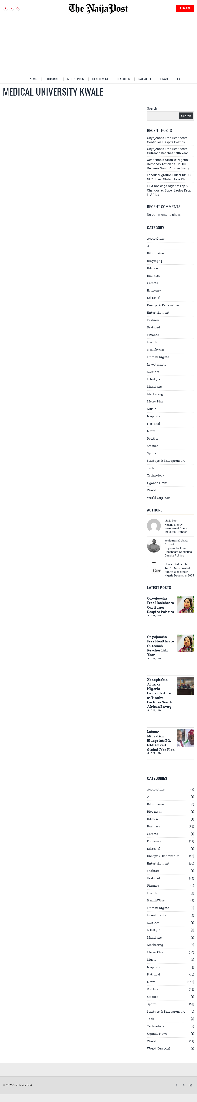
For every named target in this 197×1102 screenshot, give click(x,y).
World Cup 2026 (158, 498)
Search (152, 108)
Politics (153, 438)
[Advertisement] (98, 46)
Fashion (153, 320)
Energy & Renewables (163, 305)
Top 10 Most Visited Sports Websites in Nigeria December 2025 (179, 572)
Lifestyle (153, 379)
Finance (153, 335)
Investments (156, 364)
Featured (153, 327)
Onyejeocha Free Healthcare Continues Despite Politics (178, 552)
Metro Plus (155, 401)
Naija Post (171, 520)
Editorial (153, 298)
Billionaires (155, 253)
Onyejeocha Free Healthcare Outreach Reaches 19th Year (160, 646)
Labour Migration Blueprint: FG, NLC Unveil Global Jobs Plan (161, 740)
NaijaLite (153, 416)
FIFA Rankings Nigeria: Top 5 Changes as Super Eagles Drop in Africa (169, 190)
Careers (152, 283)
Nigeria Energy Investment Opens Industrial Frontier (176, 528)
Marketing (155, 394)
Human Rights (158, 357)
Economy (154, 290)
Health (152, 342)
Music (151, 409)
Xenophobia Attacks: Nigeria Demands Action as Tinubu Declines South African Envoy (168, 164)
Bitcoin (152, 268)
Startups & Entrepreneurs (166, 460)
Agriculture (155, 238)
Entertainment (158, 312)
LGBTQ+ (153, 372)
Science (152, 446)
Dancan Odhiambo (177, 564)
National (153, 424)
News (151, 431)
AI (148, 246)
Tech (150, 468)
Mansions (154, 386)
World (151, 490)
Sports (152, 453)
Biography (155, 261)
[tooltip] (5, 8)
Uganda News (157, 483)
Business (153, 275)
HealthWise (155, 350)
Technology (156, 475)
